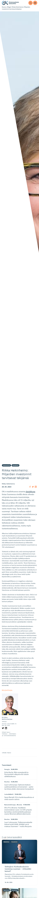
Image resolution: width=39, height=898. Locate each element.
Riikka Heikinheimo (7, 718)
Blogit (9, 7)
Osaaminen (15, 465)
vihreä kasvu (6, 753)
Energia (7, 769)
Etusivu (4, 7)
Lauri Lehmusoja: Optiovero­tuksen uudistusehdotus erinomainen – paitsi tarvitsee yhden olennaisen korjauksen (19, 787)
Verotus (7, 782)
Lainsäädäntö (8, 794)
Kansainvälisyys (10, 805)
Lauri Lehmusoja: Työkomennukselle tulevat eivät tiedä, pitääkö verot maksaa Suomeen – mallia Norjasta (18, 824)
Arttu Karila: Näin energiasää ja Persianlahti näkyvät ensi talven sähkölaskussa (16, 774)
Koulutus (6, 842)
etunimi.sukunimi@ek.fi (9, 723)
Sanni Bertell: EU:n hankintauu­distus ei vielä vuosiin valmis (19, 798)
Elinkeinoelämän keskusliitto (10, 3)
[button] (30, 3)
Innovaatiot (6, 465)
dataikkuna (30, 491)
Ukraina (19, 805)
